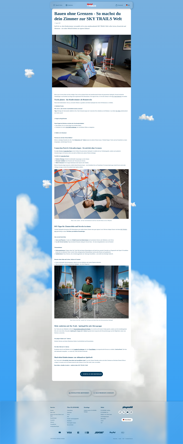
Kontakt (52, 410)
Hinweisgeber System (71, 422)
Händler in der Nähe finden (106, 414)
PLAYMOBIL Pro (104, 412)
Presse (68, 414)
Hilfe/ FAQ (52, 412)
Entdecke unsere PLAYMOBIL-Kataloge (90, 411)
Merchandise (103, 418)
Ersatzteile (52, 420)
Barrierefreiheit (70, 424)
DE (129, 5)
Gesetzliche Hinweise (129, 438)
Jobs (68, 416)
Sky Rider (118, 111)
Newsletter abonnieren (80, 393)
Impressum (69, 412)
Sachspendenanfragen (54, 426)
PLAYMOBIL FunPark (105, 410)
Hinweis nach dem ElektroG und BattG (57, 415)
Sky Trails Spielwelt (116, 96)
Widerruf (52, 422)
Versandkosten (53, 424)
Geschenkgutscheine (105, 416)
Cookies (119, 438)
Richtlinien (69, 420)
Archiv (102, 420)
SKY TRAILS (64, 151)
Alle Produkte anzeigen (105, 393)
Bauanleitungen (53, 418)
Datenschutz (115, 438)
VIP (101, 422)
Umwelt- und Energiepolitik (73, 418)
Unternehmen (70, 410)
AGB (123, 438)
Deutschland (128, 419)
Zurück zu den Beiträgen (92, 374)
